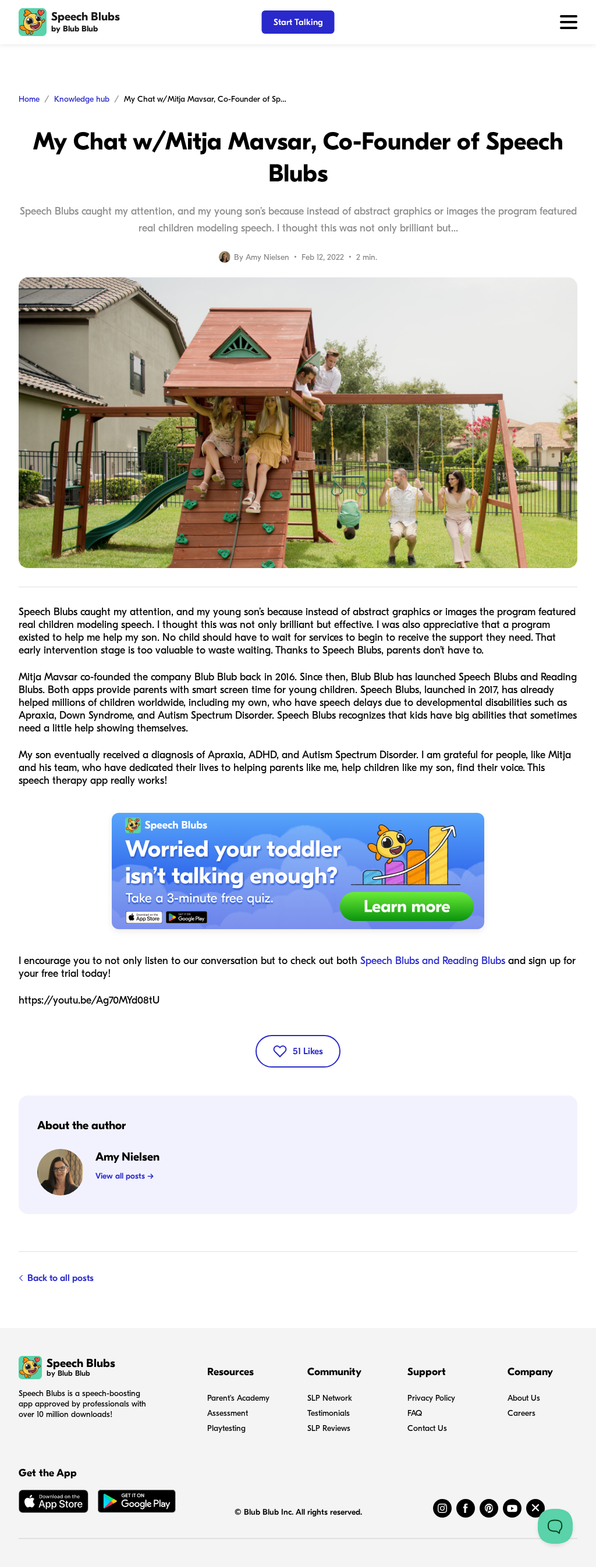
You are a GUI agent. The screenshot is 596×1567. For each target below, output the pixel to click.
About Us (524, 1398)
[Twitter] (535, 1508)
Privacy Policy (431, 1398)
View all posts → (124, 1176)
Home (29, 99)
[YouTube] (512, 1508)
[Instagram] (442, 1508)
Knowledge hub (81, 99)
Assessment (227, 1413)
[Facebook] (465, 1508)
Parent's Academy (238, 1398)
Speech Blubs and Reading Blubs (432, 961)
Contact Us (427, 1428)
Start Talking (298, 22)
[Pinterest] (489, 1508)
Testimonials (328, 1413)
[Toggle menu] (568, 22)
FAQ (414, 1413)
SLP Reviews (328, 1428)
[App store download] (53, 1504)
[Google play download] (137, 1504)
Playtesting (226, 1428)
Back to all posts (60, 1278)
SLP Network (329, 1398)
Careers (521, 1413)
